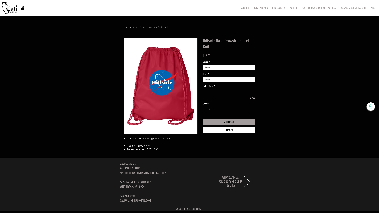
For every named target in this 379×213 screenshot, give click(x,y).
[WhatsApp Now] (370, 106)
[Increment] (214, 109)
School (206, 61)
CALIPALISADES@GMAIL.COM (135, 200)
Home (127, 27)
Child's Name (209, 86)
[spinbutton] (209, 109)
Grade (206, 74)
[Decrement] (205, 109)
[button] (23, 8)
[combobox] (229, 67)
